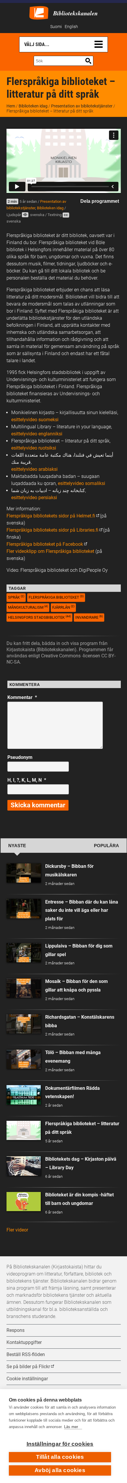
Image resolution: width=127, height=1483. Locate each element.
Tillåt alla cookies (60, 1457)
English (71, 26)
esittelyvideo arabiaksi (34, 469)
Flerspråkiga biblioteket (56, 597)
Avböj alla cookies (60, 1470)
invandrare (89, 617)
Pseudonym (19, 757)
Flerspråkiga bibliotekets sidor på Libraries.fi (52, 530)
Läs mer (71, 1427)
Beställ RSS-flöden (25, 1354)
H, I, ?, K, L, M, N (26, 780)
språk (16, 597)
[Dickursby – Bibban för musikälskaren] (23, 873)
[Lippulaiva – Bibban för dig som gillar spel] (23, 952)
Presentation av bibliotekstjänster (82, 106)
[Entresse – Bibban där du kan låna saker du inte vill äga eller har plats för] (23, 908)
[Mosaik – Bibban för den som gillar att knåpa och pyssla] (23, 988)
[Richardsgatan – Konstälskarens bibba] (23, 1023)
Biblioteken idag (33, 106)
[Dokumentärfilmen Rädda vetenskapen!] (23, 1094)
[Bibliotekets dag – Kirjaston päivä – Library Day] (23, 1165)
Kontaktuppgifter (24, 1342)
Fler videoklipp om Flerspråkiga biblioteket (50, 551)
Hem (10, 106)
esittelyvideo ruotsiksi (33, 448)
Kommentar (22, 697)
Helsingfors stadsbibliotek (39, 617)
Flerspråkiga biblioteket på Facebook (44, 544)
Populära (106, 845)
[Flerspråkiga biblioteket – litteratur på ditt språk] (23, 1130)
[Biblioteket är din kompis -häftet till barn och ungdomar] (23, 1201)
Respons (15, 1330)
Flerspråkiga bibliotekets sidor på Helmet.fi (50, 516)
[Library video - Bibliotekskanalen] (38, 12)
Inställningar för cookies (60, 1444)
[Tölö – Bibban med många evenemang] (23, 1059)
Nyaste (17, 845)
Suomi (56, 26)
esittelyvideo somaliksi (81, 483)
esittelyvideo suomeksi (34, 419)
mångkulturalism (28, 607)
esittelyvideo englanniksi (36, 434)
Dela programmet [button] (99, 201)
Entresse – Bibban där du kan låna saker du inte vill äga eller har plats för (81, 910)
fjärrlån (63, 607)
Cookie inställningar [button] (27, 1378)
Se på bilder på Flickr (28, 1366)
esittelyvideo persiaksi (34, 497)
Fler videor (17, 1230)
